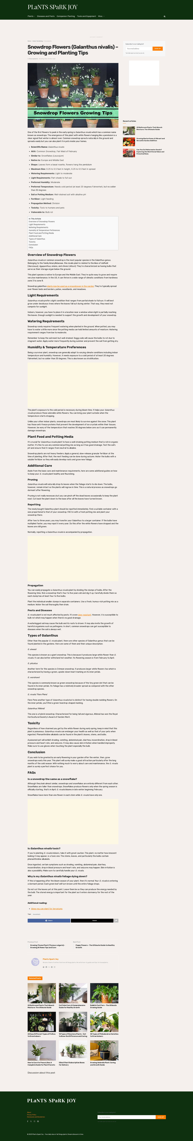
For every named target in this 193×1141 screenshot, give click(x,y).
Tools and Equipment (86, 16)
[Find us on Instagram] (34, 1121)
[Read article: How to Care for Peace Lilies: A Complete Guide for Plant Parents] (42, 1050)
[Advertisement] (96, 27)
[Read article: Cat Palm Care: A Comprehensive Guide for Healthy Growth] (73, 993)
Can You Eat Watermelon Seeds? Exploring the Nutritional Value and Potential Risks (150, 152)
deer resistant (84, 615)
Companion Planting (66, 16)
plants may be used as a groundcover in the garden (70, 286)
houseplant (36, 914)
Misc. (100, 16)
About (29, 1112)
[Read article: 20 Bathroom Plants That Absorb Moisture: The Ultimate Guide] (42, 993)
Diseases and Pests (46, 16)
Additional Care (35, 236)
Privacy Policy (31, 1115)
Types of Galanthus (37, 239)
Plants (30, 16)
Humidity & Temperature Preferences (44, 230)
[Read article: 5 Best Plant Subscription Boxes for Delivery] (73, 1050)
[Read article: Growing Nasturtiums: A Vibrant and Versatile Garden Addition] (129, 142)
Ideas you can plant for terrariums (46, 908)
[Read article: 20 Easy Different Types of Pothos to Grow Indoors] (42, 1022)
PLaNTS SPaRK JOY (52, 7)
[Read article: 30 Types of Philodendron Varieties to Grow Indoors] (104, 1022)
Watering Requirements (38, 227)
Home (29, 41)
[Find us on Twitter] (31, 1121)
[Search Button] (164, 16)
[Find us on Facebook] (27, 1121)
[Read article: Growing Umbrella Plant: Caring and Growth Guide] (104, 1050)
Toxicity (32, 242)
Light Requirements (37, 224)
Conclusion (33, 245)
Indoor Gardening (38, 41)
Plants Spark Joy (51, 959)
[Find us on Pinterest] (38, 1121)
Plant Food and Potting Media (41, 233)
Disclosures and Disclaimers (36, 1117)
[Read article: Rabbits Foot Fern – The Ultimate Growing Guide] (104, 993)
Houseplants (48, 41)
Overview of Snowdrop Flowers (42, 221)
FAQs (31, 247)
